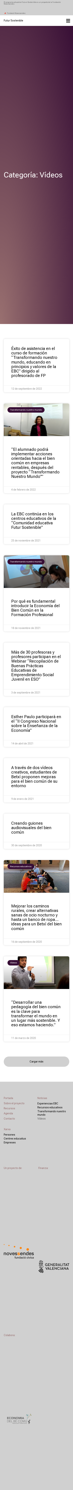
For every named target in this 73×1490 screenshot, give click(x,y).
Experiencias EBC (47, 1103)
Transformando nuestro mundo (51, 1113)
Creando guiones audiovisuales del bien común (31, 828)
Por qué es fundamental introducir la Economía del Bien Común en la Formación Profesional (35, 608)
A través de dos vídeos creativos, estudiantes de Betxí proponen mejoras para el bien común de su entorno (34, 776)
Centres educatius (15, 1138)
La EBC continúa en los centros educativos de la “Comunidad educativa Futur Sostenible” (33, 521)
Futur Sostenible (13, 20)
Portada (8, 1098)
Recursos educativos (50, 1107)
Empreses (10, 1142)
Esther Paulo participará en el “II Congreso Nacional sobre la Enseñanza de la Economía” (36, 723)
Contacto (9, 1118)
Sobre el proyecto (14, 1103)
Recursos (9, 1108)
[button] (36, 1062)
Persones (9, 1134)
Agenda (8, 1113)
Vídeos (41, 1118)
